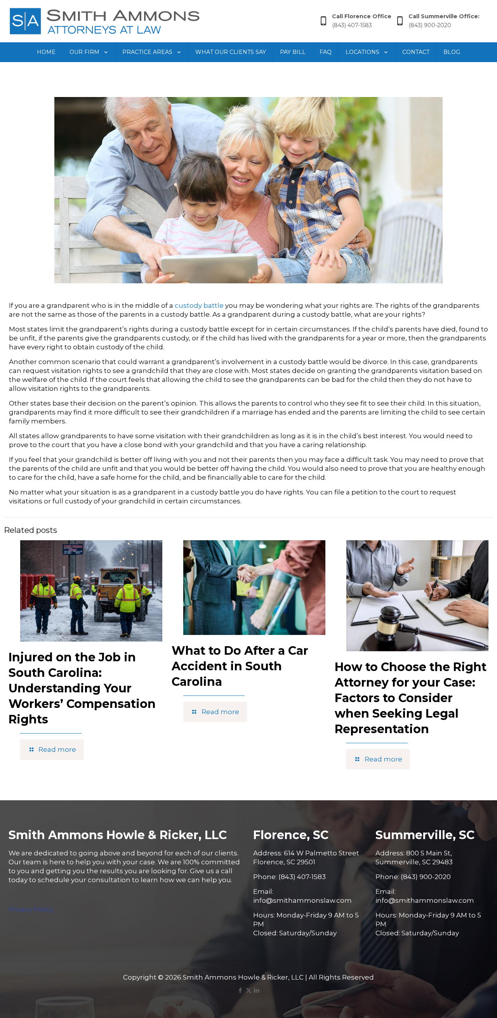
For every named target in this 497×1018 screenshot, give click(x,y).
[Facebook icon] (240, 990)
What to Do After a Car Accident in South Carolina (240, 666)
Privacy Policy (31, 909)
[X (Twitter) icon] (249, 990)
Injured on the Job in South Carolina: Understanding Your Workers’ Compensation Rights (82, 688)
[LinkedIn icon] (257, 990)
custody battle (199, 305)
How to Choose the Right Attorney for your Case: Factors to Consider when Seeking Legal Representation (411, 698)
